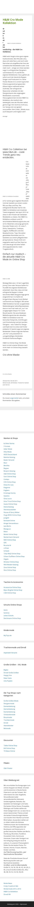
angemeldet (14, 398)
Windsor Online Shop (11, 562)
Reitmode (7, 728)
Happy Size (8, 675)
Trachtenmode (9, 720)
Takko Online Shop (10, 745)
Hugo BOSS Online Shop (12, 515)
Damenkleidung (9, 706)
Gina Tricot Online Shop (12, 501)
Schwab (6, 551)
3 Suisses (7, 446)
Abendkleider (8, 725)
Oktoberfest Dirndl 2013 (10, 381)
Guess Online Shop (10, 504)
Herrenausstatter (10, 509)
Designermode (9, 703)
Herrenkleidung (9, 709)
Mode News (8, 883)
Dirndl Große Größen (11, 673)
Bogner (6, 468)
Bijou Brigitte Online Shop (13, 590)
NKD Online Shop (10, 540)
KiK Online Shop (9, 748)
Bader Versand (9, 460)
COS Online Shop (10, 482)
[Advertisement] (18, 132)
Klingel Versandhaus (11, 523)
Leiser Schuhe (8, 615)
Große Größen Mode (11, 701)
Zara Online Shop (10, 567)
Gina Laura (8, 498)
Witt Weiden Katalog (11, 565)
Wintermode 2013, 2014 (12, 889)
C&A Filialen (8, 768)
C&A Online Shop (10, 474)
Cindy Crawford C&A (11, 886)
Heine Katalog (9, 507)
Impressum (23, 904)
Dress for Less (9, 485)
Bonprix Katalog (9, 471)
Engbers (7, 490)
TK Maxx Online (9, 751)
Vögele (6, 559)
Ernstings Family (10, 493)
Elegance (7, 487)
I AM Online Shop (10, 593)
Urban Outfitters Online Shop (14, 556)
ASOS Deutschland (10, 454)
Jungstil (6, 518)
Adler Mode (8, 449)
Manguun (7, 529)
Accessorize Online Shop (12, 587)
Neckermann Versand (11, 537)
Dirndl (6, 723)
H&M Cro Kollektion (11, 891)
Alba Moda (8, 452)
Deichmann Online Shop (12, 618)
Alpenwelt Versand (10, 653)
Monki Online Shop (10, 534)
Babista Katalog (9, 457)
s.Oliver (6, 548)
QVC (5, 543)
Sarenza (6, 613)
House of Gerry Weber (11, 512)
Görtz (6, 610)
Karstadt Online (9, 520)
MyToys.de (8, 635)
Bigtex (6, 670)
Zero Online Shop (10, 570)
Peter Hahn (8, 678)
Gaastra (6, 496)
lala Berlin (7, 526)
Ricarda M (7, 545)
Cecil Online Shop (10, 476)
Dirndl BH (7, 894)
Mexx (6, 531)
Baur (5, 463)
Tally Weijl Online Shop (12, 554)
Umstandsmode (9, 714)
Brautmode (8, 717)
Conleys (6, 479)
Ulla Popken (8, 681)
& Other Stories (9, 443)
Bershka (6, 465)
